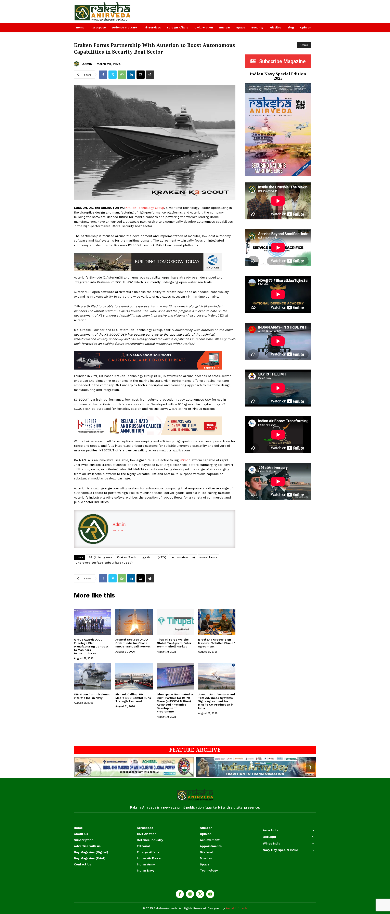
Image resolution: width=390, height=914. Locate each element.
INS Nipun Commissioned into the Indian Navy (92, 696)
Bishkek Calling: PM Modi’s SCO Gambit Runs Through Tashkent (133, 698)
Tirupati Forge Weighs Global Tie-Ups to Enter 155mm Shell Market (174, 643)
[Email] (140, 74)
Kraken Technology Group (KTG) (141, 557)
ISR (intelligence (100, 557)
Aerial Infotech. (236, 908)
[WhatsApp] (122, 74)
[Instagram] (190, 894)
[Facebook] (103, 74)
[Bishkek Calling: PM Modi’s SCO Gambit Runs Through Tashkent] (134, 676)
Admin (87, 64)
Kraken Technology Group (144, 208)
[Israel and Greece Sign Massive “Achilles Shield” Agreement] (216, 622)
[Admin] (77, 63)
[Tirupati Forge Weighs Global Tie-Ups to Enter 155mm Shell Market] (175, 622)
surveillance (208, 557)
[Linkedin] (131, 74)
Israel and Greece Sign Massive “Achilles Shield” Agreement (216, 643)
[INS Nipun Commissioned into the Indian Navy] (92, 676)
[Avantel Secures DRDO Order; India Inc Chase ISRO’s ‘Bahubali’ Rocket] (134, 622)
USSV (183, 460)
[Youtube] (210, 894)
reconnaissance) (183, 557)
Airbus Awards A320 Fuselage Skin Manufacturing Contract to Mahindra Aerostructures (91, 646)
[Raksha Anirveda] (102, 11)
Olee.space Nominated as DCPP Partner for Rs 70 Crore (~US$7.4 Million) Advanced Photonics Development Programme (175, 703)
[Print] (150, 74)
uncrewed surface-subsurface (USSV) (104, 562)
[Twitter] (112, 74)
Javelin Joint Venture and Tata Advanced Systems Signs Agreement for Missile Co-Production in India (216, 701)
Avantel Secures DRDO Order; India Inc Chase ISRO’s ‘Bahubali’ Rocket (132, 643)
